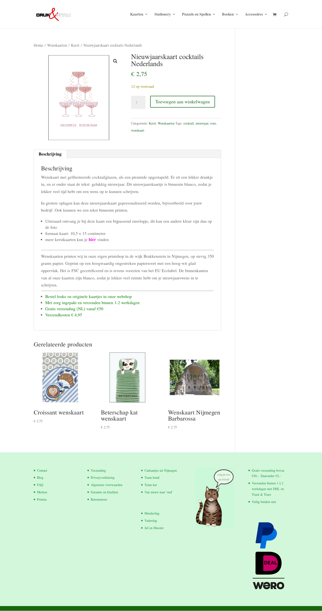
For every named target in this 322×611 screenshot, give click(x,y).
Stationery (162, 14)
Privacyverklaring (103, 477)
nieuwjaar (202, 123)
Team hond (151, 477)
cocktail (188, 123)
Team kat (150, 484)
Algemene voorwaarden (106, 484)
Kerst (75, 45)
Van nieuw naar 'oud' (158, 492)
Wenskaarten (57, 45)
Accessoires (254, 14)
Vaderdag (150, 520)
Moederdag (151, 513)
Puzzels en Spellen (196, 14)
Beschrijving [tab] (50, 154)
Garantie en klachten (104, 492)
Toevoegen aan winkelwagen (182, 101)
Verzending (98, 470)
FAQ (40, 484)
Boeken (228, 14)
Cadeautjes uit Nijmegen (160, 470)
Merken (42, 492)
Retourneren (99, 499)
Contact (42, 470)
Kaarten (136, 14)
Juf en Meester (154, 528)
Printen (42, 499)
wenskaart (137, 130)
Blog (40, 477)
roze (213, 123)
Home (38, 45)
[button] (115, 61)
